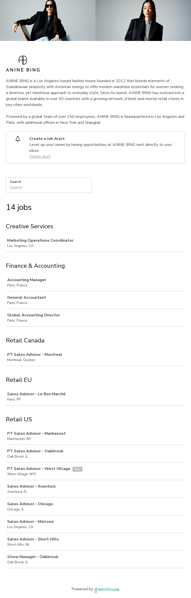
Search (15, 182)
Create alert (40, 156)
